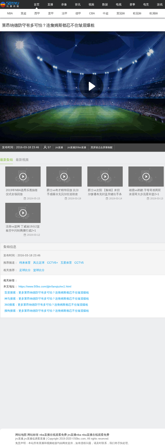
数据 (105, 4)
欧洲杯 (154, 13)
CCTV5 (79, 262)
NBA (10, 13)
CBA (92, 13)
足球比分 (25, 270)
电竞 (146, 4)
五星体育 (66, 262)
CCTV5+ (52, 262)
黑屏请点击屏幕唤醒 (101, 147)
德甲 (78, 13)
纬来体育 (25, 262)
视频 (91, 4)
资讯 (77, 4)
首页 (36, 4)
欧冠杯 (137, 13)
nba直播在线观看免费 (53, 434)
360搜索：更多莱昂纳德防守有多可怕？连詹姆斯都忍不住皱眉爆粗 (46, 304)
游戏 (160, 4)
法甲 (64, 13)
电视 (119, 4)
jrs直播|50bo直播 (77, 147)
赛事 (132, 4)
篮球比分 (38, 270)
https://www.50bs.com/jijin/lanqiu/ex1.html (45, 286)
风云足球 (38, 262)
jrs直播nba (74, 434)
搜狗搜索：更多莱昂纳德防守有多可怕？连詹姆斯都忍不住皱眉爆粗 (46, 310)
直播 (50, 4)
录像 (64, 4)
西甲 (37, 13)
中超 (105, 13)
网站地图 (21, 434)
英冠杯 (121, 13)
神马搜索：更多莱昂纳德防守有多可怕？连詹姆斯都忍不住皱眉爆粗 (46, 298)
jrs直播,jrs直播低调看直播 (30, 438)
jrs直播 (59, 147)
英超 (23, 13)
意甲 (51, 13)
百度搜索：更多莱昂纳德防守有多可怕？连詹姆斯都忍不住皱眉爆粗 (46, 292)
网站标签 (33, 434)
